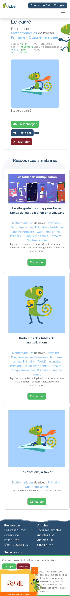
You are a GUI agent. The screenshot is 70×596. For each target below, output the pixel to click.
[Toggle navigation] (63, 12)
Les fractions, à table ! (37, 472)
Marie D (14, 51)
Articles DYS (46, 535)
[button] (36, 133)
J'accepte (8, 566)
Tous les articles (49, 530)
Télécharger (28, 124)
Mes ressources (16, 545)
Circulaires (45, 545)
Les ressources (15, 530)
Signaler (23, 141)
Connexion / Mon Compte (48, 5)
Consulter (37, 262)
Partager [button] (24, 133)
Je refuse (23, 566)
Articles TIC (45, 540)
